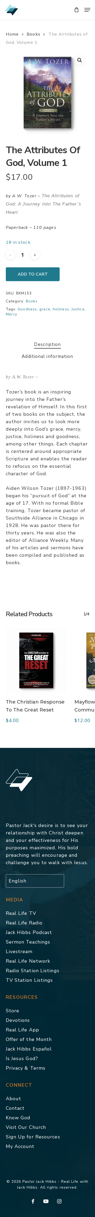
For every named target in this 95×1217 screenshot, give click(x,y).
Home (12, 34)
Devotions (18, 1020)
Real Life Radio (24, 923)
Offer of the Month (29, 1039)
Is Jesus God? (22, 1058)
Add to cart (33, 274)
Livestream (19, 951)
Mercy (11, 314)
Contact (15, 1108)
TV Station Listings (29, 980)
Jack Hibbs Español (29, 1049)
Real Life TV (21, 913)
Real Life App (22, 1030)
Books (33, 34)
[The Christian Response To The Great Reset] (36, 660)
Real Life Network (28, 961)
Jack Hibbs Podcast (29, 932)
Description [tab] (47, 344)
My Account (20, 1146)
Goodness (27, 309)
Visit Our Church (26, 1127)
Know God (18, 1118)
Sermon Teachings (28, 942)
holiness (61, 309)
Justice (78, 309)
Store (13, 1011)
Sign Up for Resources (33, 1137)
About (13, 1098)
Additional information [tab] (47, 356)
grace (44, 309)
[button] (87, 9)
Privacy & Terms (26, 1068)
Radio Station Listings (32, 970)
